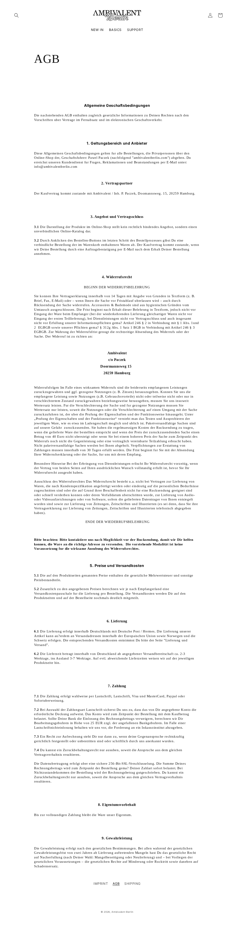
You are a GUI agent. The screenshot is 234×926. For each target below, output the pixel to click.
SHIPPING (132, 883)
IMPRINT (100, 883)
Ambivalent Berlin (122, 911)
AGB (116, 883)
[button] (16, 15)
